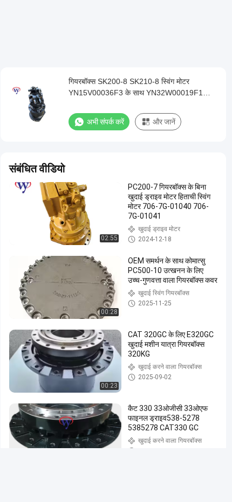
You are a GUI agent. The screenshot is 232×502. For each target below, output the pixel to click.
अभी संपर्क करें (105, 121)
